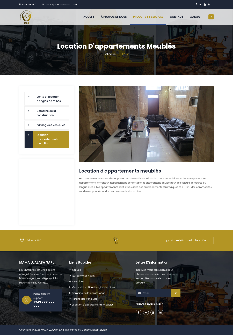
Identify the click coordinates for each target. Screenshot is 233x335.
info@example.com (43, 210)
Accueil (88, 17)
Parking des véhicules (51, 125)
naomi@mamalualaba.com (61, 4)
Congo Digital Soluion (94, 329)
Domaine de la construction (46, 113)
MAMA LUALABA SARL (52, 329)
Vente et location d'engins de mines (49, 99)
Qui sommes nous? (83, 275)
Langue (195, 17)
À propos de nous (114, 17)
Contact (176, 17)
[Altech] (26, 16)
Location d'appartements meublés (48, 139)
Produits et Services (148, 17)
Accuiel (111, 54)
